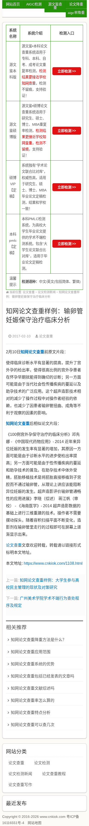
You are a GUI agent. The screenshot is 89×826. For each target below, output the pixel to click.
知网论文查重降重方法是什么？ (38, 640)
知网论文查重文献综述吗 (32, 688)
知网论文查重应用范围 (30, 652)
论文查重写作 (20, 785)
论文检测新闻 (47, 292)
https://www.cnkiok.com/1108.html (53, 563)
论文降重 (76, 4)
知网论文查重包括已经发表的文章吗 (42, 676)
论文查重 (29, 292)
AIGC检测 (34, 4)
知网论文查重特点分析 (30, 712)
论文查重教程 (54, 774)
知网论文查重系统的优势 (32, 664)
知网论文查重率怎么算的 (32, 700)
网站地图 (35, 823)
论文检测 (42, 763)
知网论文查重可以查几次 (32, 725)
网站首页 (13, 4)
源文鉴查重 (55, 6)
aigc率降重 (76, 13)
